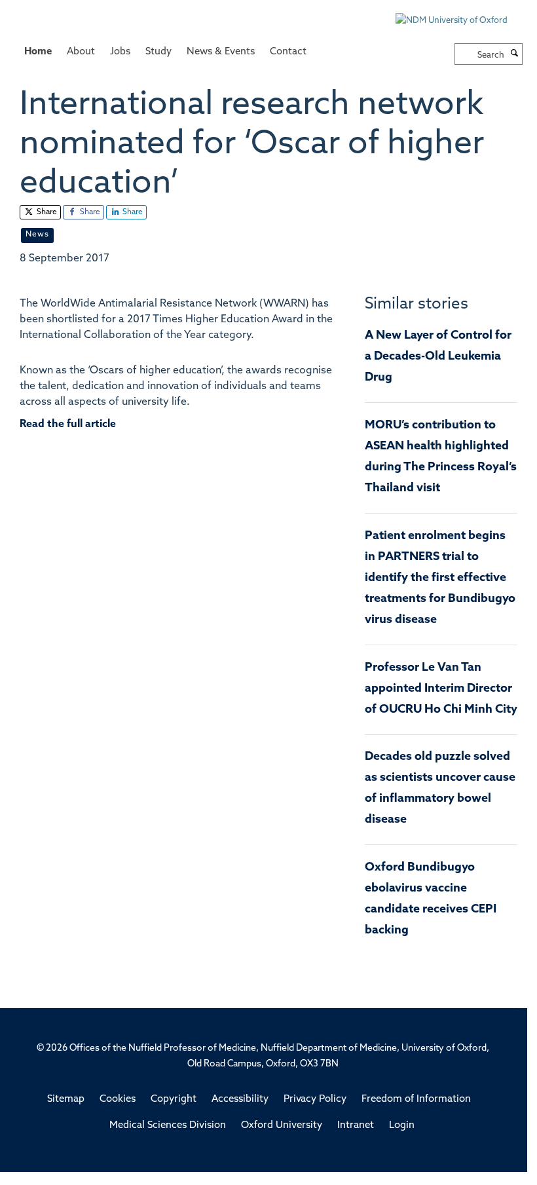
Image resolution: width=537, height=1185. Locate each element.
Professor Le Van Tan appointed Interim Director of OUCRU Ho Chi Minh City (441, 689)
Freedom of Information (416, 1099)
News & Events (221, 52)
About (81, 52)
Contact (288, 52)
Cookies (118, 1099)
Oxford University (281, 1126)
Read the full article (68, 424)
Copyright (173, 1099)
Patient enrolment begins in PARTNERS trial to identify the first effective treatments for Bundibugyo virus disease (440, 578)
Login (402, 1126)
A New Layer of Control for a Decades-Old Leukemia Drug (438, 357)
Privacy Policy (315, 1099)
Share (46, 212)
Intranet (355, 1126)
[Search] (515, 54)
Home (38, 52)
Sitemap (65, 1099)
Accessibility (240, 1099)
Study (158, 52)
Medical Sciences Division (167, 1126)
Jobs (120, 52)
